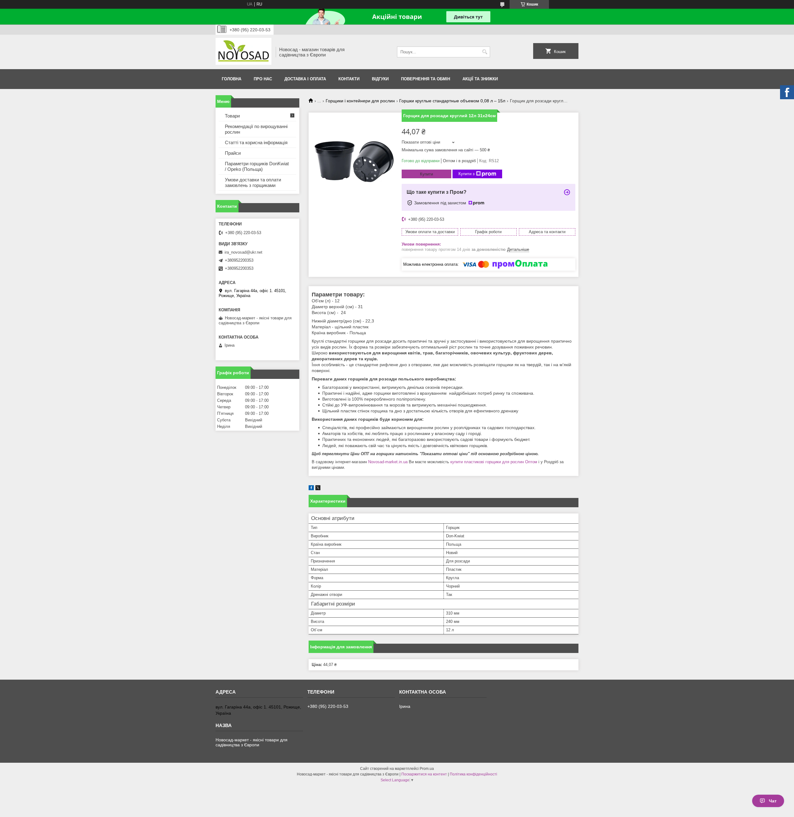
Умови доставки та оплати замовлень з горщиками (253, 182)
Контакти (348, 79)
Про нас (263, 79)
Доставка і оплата (305, 79)
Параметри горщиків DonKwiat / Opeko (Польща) (257, 166)
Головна (231, 79)
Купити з (466, 173)
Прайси (233, 153)
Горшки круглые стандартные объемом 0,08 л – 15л (452, 100)
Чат (773, 800)
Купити (426, 174)
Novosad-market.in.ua (388, 462)
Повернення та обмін (425, 79)
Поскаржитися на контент (424, 774)
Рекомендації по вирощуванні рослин (256, 129)
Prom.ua (427, 768)
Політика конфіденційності (473, 774)
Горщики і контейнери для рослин (360, 100)
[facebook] (311, 488)
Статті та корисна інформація (256, 142)
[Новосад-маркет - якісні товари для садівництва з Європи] (243, 52)
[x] (317, 488)
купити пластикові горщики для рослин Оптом (493, 462)
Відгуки (380, 79)
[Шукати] (484, 52)
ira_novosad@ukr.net (243, 252)
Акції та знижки (480, 79)
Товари (232, 115)
